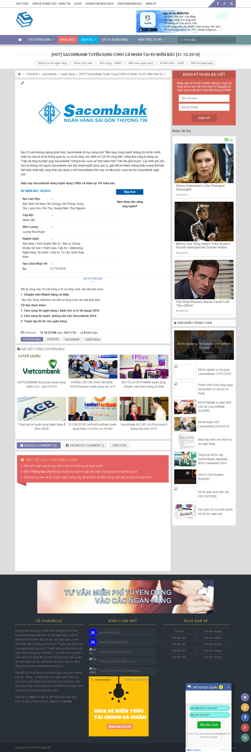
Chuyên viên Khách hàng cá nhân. (47, 294)
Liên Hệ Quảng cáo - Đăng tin (51, 3)
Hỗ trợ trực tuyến (205, 687)
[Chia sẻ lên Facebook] (245, 717)
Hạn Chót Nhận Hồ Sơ (35, 266)
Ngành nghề (31, 238)
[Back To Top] (245, 687)
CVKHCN (31, 74)
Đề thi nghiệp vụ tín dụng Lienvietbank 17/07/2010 (214, 371)
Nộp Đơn (129, 192)
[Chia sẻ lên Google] (245, 727)
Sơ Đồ (78, 3)
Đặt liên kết (179, 637)
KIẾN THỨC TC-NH (150, 39)
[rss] (231, 3)
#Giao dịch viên (83, 63)
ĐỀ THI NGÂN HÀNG (115, 39)
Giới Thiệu (22, 3)
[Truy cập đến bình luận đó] (93, 633)
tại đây (67, 701)
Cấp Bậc (28, 215)
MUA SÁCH (67, 39)
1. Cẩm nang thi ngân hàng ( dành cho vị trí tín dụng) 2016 (60, 310)
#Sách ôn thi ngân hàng (52, 63)
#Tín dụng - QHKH (110, 63)
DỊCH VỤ (86, 39)
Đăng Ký (151, 3)
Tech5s (178, 631)
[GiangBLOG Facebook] (217, 3)
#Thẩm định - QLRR (172, 63)
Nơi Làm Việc (31, 199)
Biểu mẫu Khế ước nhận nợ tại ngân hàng (215, 441)
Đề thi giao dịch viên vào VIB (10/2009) (213, 494)
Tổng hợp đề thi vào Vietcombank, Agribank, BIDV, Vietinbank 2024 (213, 459)
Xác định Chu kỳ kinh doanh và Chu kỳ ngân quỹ (215, 511)
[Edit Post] (22, 83)
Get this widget (213, 631)
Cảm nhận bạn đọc (129, 3)
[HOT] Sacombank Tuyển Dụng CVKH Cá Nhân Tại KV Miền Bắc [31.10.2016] (127, 74)
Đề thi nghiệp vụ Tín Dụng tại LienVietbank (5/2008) (204, 346)
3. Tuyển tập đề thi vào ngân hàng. (44, 321)
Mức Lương (30, 227)
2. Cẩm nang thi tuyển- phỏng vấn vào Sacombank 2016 (58, 316)
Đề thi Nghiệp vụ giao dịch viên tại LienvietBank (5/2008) (214, 407)
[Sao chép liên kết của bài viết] (245, 738)
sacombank (49, 74)
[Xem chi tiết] (186, 30)
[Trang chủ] (245, 697)
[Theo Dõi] (224, 3)
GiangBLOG (44, 747)
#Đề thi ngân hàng (202, 63)
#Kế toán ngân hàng (140, 63)
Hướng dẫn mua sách (99, 3)
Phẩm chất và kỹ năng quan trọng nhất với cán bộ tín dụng (215, 389)
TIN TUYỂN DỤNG (39, 39)
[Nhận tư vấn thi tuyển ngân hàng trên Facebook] (125, 596)
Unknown (30, 332)
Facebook (220, 733)
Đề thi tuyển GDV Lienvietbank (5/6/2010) (214, 424)
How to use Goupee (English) (210, 476)
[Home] (19, 74)
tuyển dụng (68, 74)
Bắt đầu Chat (209, 725)
